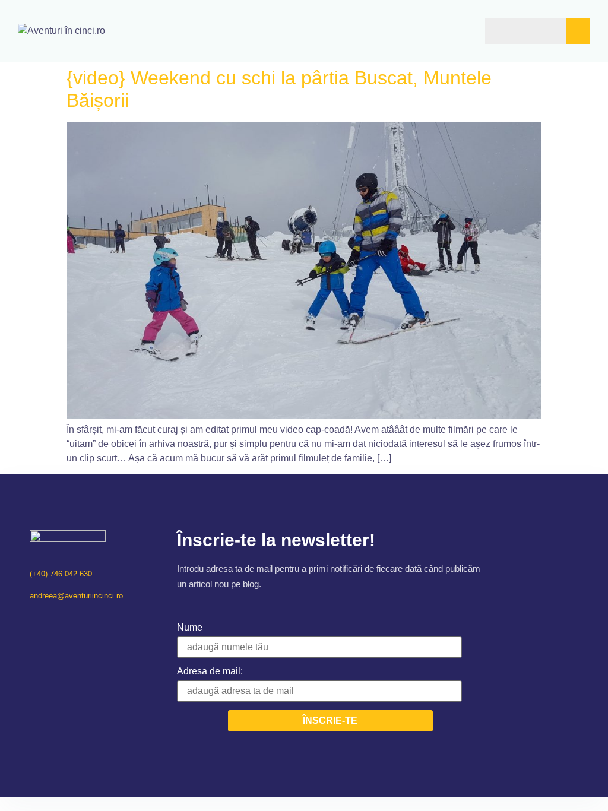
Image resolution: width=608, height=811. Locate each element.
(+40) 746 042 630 (61, 573)
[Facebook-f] (34, 620)
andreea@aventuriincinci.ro (76, 595)
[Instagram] (49, 620)
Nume (189, 627)
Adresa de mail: (210, 671)
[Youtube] (65, 620)
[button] (438, 31)
